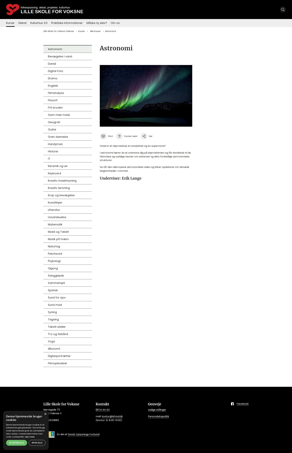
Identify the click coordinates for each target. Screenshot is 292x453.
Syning (52, 312)
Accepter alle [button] (16, 442)
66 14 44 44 (103, 409)
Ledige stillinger (157, 409)
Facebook (243, 404)
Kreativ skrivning (59, 188)
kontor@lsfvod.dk (112, 416)
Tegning (53, 319)
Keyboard (54, 173)
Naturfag (54, 246)
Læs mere (30, 436)
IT (49, 159)
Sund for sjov (57, 297)
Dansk (52, 64)
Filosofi (52, 100)
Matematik (55, 224)
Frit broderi (55, 107)
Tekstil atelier (57, 327)
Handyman (55, 144)
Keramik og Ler (58, 166)
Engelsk (53, 86)
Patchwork (55, 254)
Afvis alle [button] (37, 442)
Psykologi (54, 261)
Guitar (52, 129)
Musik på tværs (58, 239)
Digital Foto (55, 71)
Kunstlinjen (55, 202)
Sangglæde (56, 275)
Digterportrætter (59, 356)
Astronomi (55, 49)
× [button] (45, 414)
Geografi (54, 122)
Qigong (53, 268)
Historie (53, 151)
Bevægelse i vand (60, 56)
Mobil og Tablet (58, 232)
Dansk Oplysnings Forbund (83, 434)
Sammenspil (56, 283)
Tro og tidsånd (58, 334)
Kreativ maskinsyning (62, 181)
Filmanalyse (56, 93)
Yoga (51, 341)
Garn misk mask (59, 115)
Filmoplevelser (57, 363)
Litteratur (54, 210)
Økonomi (54, 349)
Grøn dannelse (58, 137)
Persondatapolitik (158, 416)
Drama (52, 78)
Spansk (53, 290)
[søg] (283, 10)
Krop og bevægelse (61, 195)
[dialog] (26, 430)
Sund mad (55, 305)
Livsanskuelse (57, 217)
